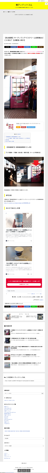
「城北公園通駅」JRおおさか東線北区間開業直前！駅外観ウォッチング (26, 363)
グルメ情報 (19, 296)
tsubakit (41, 299)
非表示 (19, 134)
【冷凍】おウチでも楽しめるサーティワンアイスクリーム (28, 123)
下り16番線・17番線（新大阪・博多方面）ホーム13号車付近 (18, 138)
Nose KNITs (6, 420)
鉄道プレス (6, 406)
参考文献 (7, 139)
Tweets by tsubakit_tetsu (9, 400)
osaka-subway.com (7, 408)
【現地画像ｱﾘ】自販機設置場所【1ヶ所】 (13, 136)
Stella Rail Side (7, 409)
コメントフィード (7, 456)
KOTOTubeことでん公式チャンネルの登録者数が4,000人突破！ (24, 354)
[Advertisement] (24, 24)
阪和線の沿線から (7, 413)
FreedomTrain (7, 423)
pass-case (6, 416)
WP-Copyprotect (11, 472)
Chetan (7, 472)
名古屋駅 (38, 296)
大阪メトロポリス (7, 415)
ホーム (5, 11)
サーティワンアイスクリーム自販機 (28, 296)
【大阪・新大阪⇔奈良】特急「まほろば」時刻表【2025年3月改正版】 (17, 431)
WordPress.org (7, 458)
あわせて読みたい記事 (9, 141)
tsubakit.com (33, 293)
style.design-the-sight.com (10, 412)
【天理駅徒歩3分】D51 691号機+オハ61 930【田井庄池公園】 (24, 338)
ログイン (6, 453)
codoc (40, 293)
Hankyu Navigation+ (8, 419)
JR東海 (14, 11)
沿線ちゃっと (6, 422)
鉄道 (9, 11)
